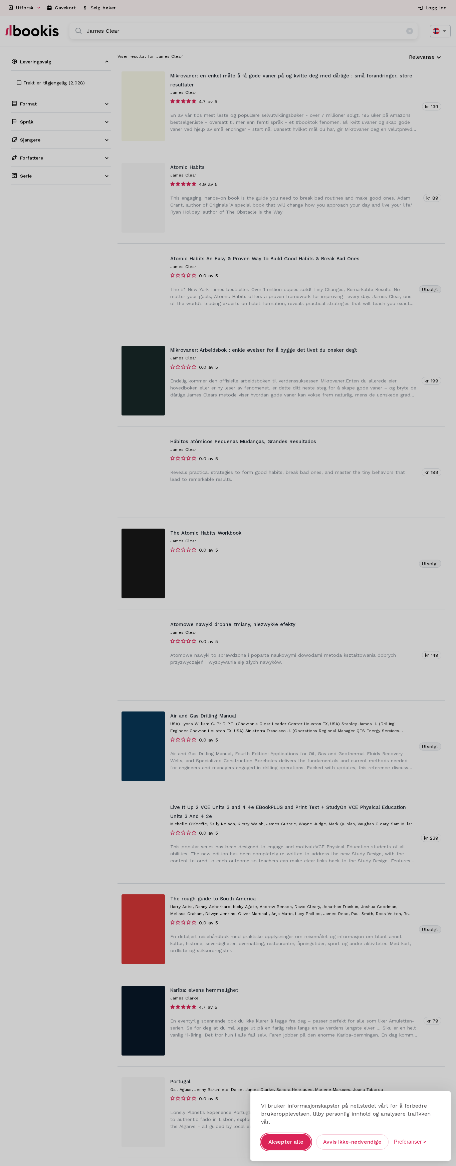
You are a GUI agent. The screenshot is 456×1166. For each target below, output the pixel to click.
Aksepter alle (285, 1142)
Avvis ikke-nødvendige (352, 1142)
